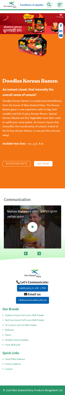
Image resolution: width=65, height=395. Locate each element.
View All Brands (12, 344)
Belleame (9, 330)
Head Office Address (15, 359)
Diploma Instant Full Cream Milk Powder (24, 315)
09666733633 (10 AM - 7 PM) (32, 288)
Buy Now (43, 163)
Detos (8, 335)
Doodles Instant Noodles (17, 340)
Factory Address (13, 364)
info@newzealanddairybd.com (32, 300)
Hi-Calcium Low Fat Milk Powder (21, 325)
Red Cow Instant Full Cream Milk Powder (24, 320)
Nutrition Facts (16, 163)
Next (39, 253)
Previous (26, 253)
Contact (9, 369)
